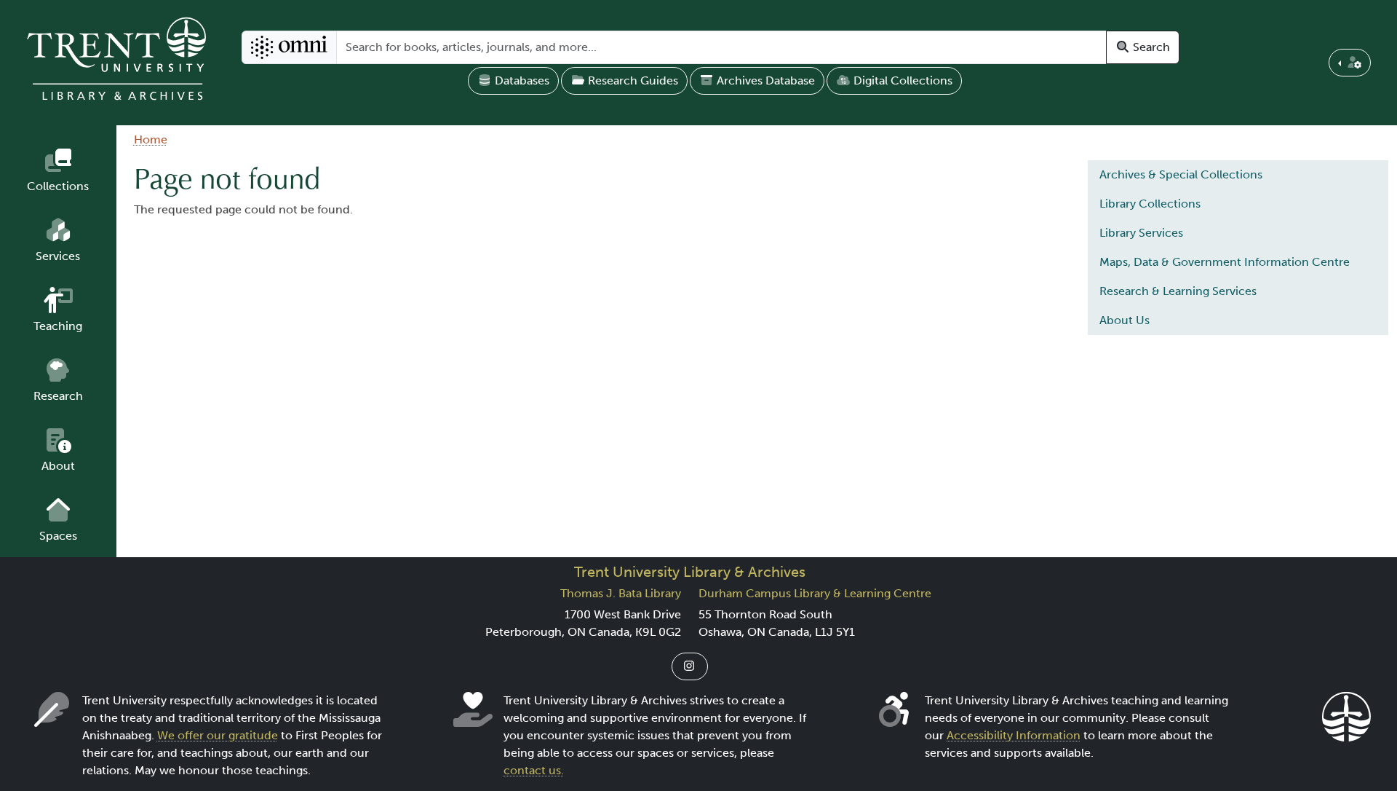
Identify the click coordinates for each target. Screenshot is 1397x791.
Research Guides (631, 80)
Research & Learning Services (1178, 291)
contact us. (534, 770)
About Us (1124, 320)
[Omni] (289, 47)
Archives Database (764, 80)
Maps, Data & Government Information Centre (1224, 262)
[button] (1350, 62)
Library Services (1141, 233)
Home (150, 139)
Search (1150, 47)
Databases (520, 80)
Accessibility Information (1013, 735)
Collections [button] (58, 186)
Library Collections (1150, 203)
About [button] (58, 466)
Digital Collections (901, 80)
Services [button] (58, 256)
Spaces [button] (58, 536)
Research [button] (58, 396)
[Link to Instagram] (690, 666)
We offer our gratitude (217, 735)
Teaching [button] (57, 326)
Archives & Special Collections (1180, 174)
